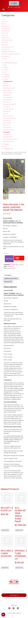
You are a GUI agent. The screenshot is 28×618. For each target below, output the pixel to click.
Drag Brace (5, 30)
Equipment (5, 37)
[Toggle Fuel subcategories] (2, 72)
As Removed (9, 266)
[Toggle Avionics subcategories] (2, 67)
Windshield (5, 56)
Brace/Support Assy (9, 88)
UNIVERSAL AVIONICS (8, 51)
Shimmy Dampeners (9, 118)
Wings (4, 58)
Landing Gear (7, 81)
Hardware (6, 76)
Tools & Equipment (7, 47)
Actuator (4, 21)
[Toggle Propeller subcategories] (2, 144)
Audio (5, 65)
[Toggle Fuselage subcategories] (2, 74)
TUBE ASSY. (5, 49)
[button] (3, 9)
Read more (5, 567)
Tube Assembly (8, 137)
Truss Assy (6, 134)
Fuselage (6, 74)
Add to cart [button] (5, 530)
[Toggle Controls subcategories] (2, 70)
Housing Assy (7, 99)
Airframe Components (10, 63)
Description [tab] (8, 275)
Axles (5, 83)
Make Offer (17, 258)
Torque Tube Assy (8, 130)
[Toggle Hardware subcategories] (2, 76)
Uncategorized (8, 149)
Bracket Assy (7, 90)
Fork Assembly (8, 97)
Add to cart (9, 258)
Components (5, 28)
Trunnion (6, 132)
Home (3, 152)
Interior (5, 79)
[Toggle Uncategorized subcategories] (2, 149)
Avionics (6, 67)
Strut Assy (7, 127)
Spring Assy (7, 123)
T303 (13, 268)
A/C (3, 19)
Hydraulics (6, 102)
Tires (4, 146)
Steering (4, 44)
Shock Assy (7, 120)
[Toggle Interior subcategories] (2, 79)
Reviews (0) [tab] (8, 281)
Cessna (10, 268)
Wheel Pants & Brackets (10, 139)
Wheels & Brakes (8, 141)
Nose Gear (7, 111)
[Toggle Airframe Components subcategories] (2, 63)
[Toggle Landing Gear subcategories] (2, 81)
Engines (4, 35)
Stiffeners (6, 125)
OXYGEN (4, 42)
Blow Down (7, 85)
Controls (6, 70)
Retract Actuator (8, 116)
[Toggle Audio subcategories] (2, 65)
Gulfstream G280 (7, 40)
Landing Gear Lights (9, 104)
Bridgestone (5, 26)
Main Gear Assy (8, 109)
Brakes (4, 24)
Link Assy (6, 106)
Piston (5, 113)
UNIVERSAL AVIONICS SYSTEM (10, 54)
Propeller (6, 144)
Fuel (4, 72)
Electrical (4, 33)
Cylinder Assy (7, 92)
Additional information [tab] (11, 278)
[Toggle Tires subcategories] (2, 146)
